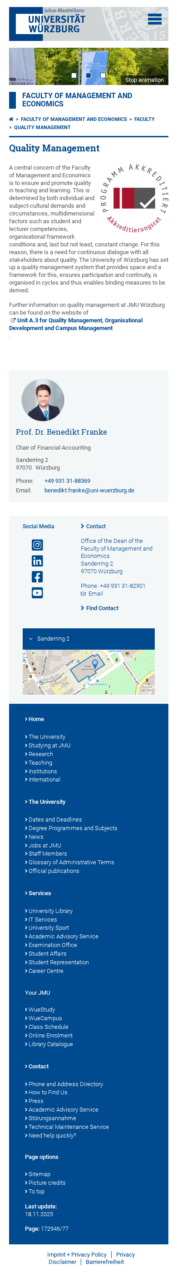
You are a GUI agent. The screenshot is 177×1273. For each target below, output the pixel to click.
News (36, 836)
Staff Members (48, 853)
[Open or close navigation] (155, 19)
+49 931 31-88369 (67, 480)
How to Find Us (48, 1092)
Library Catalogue (51, 1044)
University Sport (49, 927)
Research (41, 754)
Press (36, 1101)
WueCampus (45, 1018)
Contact (96, 526)
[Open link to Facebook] (33, 577)
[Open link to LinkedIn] (33, 561)
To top (36, 1191)
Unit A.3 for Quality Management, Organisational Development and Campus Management (76, 324)
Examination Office (53, 945)
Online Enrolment (51, 1035)
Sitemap (39, 1174)
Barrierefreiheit (105, 1261)
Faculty (144, 119)
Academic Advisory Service (63, 936)
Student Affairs (48, 953)
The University (47, 736)
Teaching (40, 762)
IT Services (43, 919)
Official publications (54, 870)
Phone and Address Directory (66, 1084)
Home (36, 719)
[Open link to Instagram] (33, 545)
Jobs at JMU (45, 845)
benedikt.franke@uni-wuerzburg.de (89, 490)
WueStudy (42, 1009)
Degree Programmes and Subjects (73, 828)
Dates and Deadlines (55, 819)
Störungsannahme (52, 1118)
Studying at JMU (50, 745)
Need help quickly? (52, 1135)
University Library (51, 910)
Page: (32, 1228)
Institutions (43, 771)
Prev (25, 66)
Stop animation (144, 79)
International (44, 779)
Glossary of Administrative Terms (71, 862)
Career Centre (46, 970)
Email (95, 593)
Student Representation (59, 962)
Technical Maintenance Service (69, 1126)
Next (152, 66)
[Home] (11, 119)
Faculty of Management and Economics (74, 119)
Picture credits (47, 1182)
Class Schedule (49, 1026)
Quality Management (42, 127)
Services (40, 893)
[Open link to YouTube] (33, 593)
